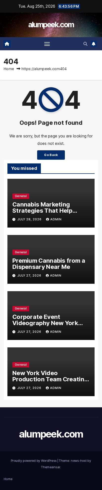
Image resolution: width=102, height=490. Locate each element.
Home (9, 68)
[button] (85, 43)
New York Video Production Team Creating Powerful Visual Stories (50, 379)
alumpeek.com (51, 24)
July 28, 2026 (30, 219)
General (21, 196)
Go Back (51, 155)
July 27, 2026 (29, 275)
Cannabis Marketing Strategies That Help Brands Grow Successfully (50, 210)
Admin (56, 219)
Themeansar (50, 467)
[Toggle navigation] (47, 43)
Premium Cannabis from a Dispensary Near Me (48, 263)
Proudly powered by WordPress (34, 461)
